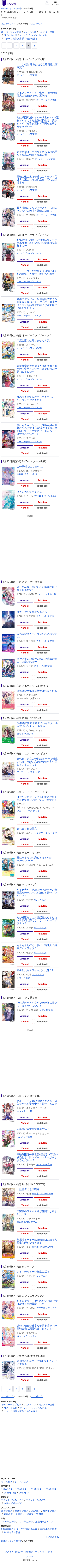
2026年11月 (50, 1489)
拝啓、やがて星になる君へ (32, 611)
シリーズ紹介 (23, 977)
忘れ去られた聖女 (27, 828)
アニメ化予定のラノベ (12, 1500)
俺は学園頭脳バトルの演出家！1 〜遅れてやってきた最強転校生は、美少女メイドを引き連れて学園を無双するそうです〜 (38, 122)
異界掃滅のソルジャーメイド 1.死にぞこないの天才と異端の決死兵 (37, 209)
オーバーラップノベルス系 (33, 35)
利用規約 (29, 1552)
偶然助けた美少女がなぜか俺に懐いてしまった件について (37, 1004)
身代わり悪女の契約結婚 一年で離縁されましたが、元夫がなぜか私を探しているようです (37, 761)
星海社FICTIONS (25, 733)
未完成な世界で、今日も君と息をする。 (37, 635)
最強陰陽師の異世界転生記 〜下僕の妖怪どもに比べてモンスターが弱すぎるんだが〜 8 (37, 1157)
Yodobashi (42, 86)
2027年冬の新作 (48, 1529)
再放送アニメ (21, 1510)
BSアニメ (35, 1510)
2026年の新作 (8, 1521)
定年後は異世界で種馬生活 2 (33, 1129)
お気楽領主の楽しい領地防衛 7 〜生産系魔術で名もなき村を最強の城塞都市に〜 (37, 242)
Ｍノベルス (42, 1275)
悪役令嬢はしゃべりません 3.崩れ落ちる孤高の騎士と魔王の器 (37, 153)
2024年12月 (7, 23)
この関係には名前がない (30, 466)
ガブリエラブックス (46, 1308)
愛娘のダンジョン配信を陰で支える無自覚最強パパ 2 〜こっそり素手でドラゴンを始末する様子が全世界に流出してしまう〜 (37, 303)
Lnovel (4, 8)
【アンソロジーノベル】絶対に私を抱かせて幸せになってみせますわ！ (37, 798)
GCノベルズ (30, 31)
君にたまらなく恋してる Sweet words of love (34, 859)
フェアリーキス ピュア (28, 772)
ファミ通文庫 (46, 1009)
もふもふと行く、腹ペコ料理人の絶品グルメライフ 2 (37, 947)
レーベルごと (21, 1481)
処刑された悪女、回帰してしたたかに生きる (37, 1362)
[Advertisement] (30, 547)
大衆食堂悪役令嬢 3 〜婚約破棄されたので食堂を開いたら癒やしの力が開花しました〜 (37, 368)
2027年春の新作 (12, 1532)
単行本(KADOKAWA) (42, 1193)
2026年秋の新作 (29, 1529)
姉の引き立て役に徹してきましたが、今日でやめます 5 (35, 398)
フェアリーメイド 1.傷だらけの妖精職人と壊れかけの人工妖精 (37, 94)
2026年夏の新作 (9, 1529)
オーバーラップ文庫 (11, 31)
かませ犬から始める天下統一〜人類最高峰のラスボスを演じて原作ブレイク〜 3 (37, 892)
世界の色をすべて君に (29, 491)
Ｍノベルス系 (10, 35)
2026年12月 (10, 1492)
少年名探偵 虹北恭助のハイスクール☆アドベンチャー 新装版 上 (37, 725)
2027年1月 (24, 1492)
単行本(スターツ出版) (28, 474)
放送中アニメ (49, 1510)
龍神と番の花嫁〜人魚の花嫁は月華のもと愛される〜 (37, 660)
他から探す (32, 38)
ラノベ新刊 (15, 8)
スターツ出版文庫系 (14, 38)
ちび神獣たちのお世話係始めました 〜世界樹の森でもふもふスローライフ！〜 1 (37, 920)
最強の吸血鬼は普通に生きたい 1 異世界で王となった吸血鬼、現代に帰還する (37, 179)
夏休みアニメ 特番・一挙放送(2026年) (23, 1514)
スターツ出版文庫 (47, 594)
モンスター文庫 (46, 31)
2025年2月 (37, 23)
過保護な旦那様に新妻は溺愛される (37, 690)
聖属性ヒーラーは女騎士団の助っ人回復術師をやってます (37, 1241)
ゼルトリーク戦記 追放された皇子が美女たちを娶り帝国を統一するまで (37, 1102)
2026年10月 (35, 1489)
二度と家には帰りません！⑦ (33, 340)
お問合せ (30, 1556)
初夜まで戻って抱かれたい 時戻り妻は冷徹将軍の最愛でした (37, 1302)
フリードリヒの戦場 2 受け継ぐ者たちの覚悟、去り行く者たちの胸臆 (37, 272)
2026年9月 (21, 1489)
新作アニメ (6, 1510)
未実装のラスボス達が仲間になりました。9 (37, 1213)
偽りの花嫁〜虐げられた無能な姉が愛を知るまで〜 (37, 588)
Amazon (24, 81)
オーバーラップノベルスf (29, 348)
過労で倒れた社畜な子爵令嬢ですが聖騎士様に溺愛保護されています (37, 1327)
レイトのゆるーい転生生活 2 (33, 1271)
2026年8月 (7, 1489)
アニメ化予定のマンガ (37, 1500)
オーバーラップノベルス (29, 253)
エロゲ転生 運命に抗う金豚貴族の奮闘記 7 (37, 66)
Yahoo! (25, 86)
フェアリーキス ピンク (28, 810)
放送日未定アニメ (44, 1521)
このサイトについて (14, 1552)
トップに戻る (50, 1536)
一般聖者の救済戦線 (28, 1189)
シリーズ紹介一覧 (13, 1503)
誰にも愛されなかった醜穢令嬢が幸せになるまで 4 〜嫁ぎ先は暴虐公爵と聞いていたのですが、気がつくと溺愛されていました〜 (37, 429)
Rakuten (42, 81)
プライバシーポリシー (45, 1552)
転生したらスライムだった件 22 (35, 970)
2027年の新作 (25, 1521)
